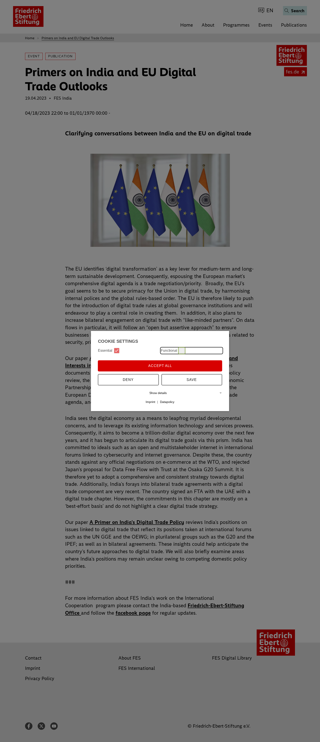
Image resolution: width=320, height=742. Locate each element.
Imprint (150, 402)
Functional (169, 350)
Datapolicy (167, 402)
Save (192, 380)
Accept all (160, 366)
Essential (105, 350)
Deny (128, 380)
